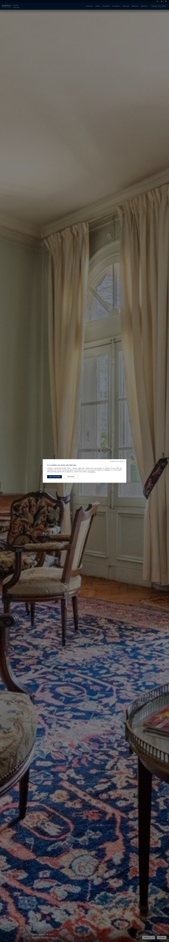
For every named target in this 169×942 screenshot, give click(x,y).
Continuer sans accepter (116, 461)
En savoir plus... (92, 471)
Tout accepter (54, 476)
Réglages (71, 476)
